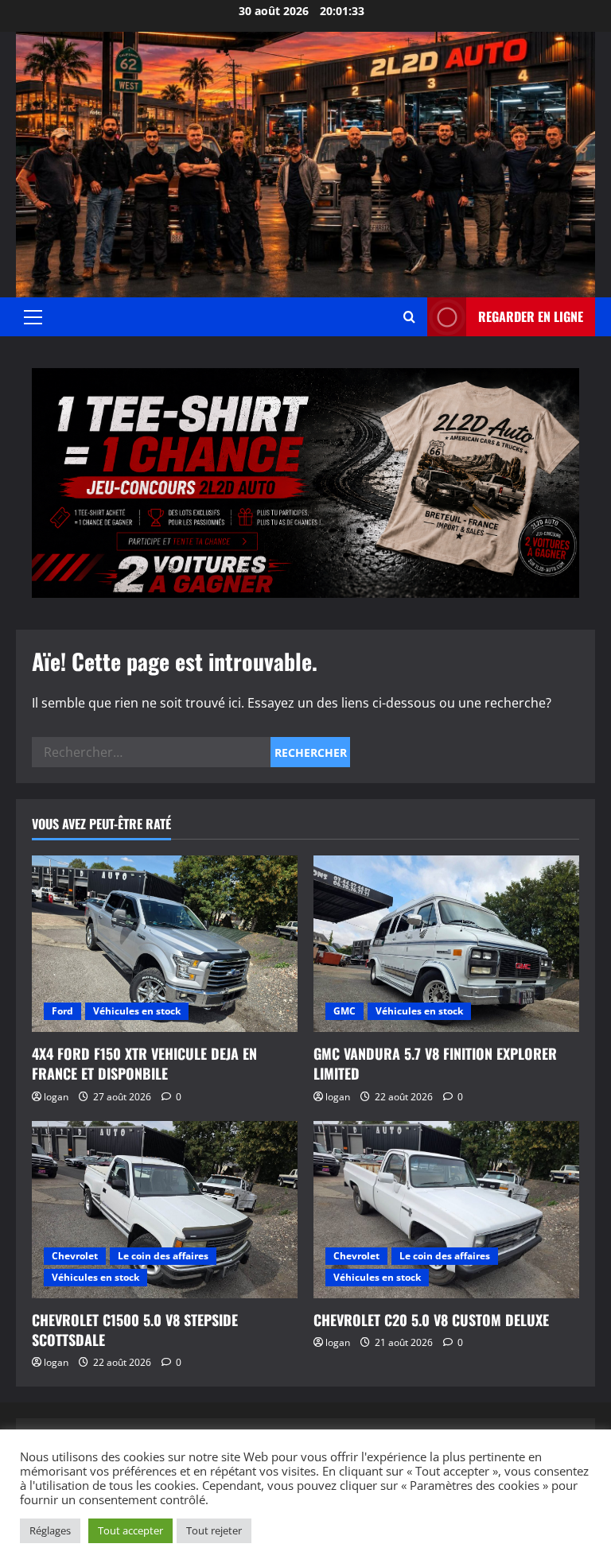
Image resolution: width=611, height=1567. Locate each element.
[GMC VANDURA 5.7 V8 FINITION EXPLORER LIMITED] (446, 944)
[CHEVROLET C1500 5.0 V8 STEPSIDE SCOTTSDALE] (165, 1209)
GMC (344, 1011)
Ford (62, 1011)
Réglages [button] (50, 1530)
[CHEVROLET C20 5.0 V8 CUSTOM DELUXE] (446, 1209)
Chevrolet (75, 1256)
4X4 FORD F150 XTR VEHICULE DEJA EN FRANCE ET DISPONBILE (144, 1063)
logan (56, 1096)
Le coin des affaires (163, 1256)
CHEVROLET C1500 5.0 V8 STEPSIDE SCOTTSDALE (135, 1329)
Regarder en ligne (530, 316)
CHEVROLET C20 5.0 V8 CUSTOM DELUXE (431, 1319)
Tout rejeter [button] (214, 1530)
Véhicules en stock (137, 1011)
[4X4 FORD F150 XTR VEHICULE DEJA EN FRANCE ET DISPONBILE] (165, 944)
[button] (33, 317)
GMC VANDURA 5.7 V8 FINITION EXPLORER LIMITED (435, 1063)
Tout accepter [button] (130, 1530)
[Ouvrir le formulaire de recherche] (409, 316)
